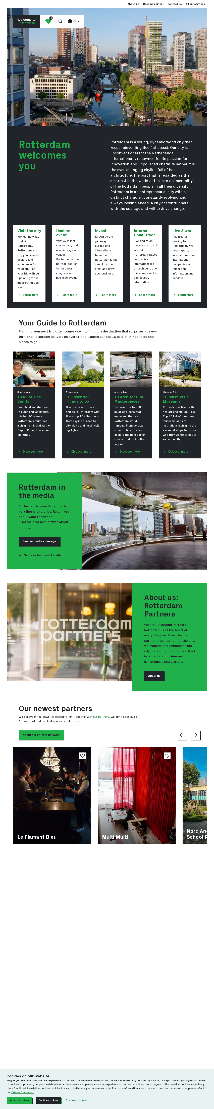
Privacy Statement (22, 1092)
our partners (101, 716)
